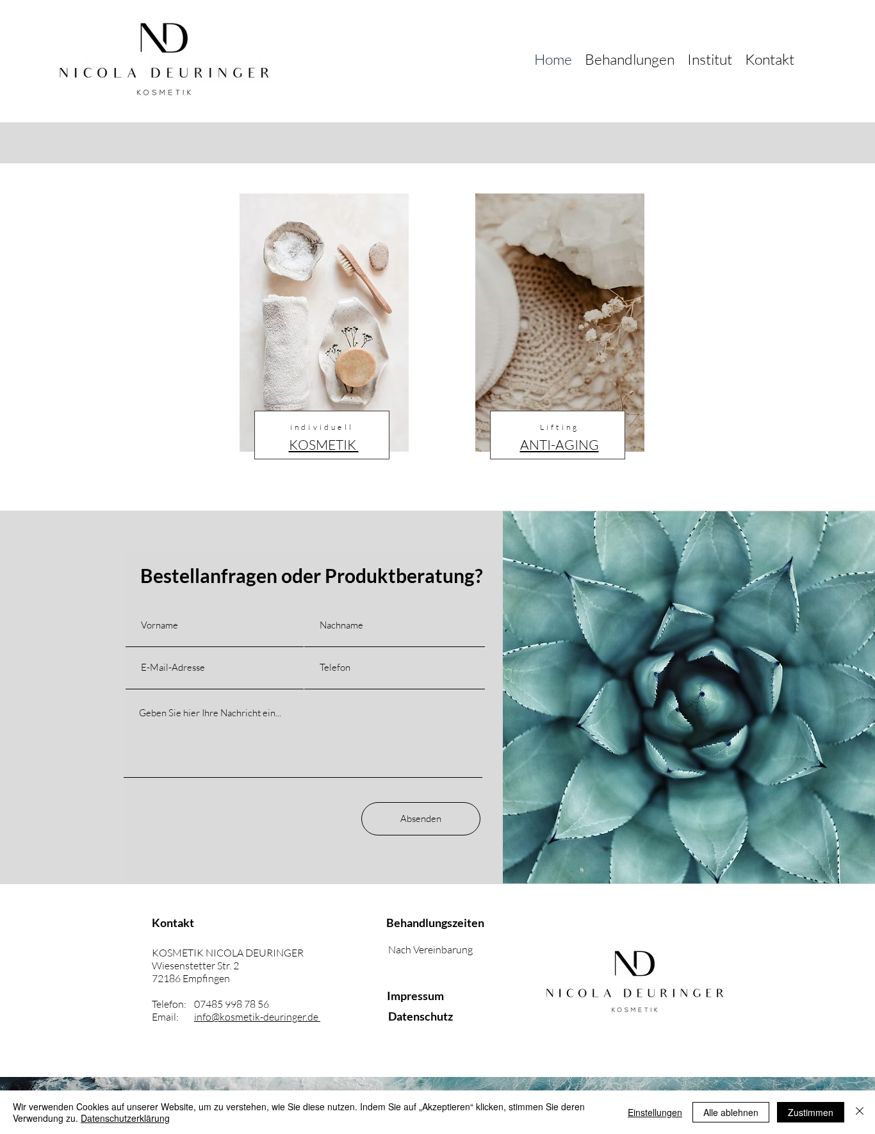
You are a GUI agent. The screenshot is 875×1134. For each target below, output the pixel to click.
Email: (173, 1016)
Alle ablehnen (730, 1112)
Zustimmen (810, 1112)
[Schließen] (859, 1112)
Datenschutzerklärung (125, 1118)
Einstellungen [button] (655, 1112)
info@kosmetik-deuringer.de (257, 1016)
